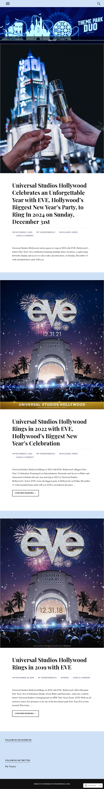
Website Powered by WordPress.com (52, 784)
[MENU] (7, 3)
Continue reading (23, 494)
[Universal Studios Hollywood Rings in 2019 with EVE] (52, 647)
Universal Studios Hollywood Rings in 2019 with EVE (49, 663)
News (75, 232)
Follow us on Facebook (18, 740)
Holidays (66, 232)
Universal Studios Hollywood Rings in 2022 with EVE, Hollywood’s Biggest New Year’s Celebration (49, 432)
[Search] (96, 3)
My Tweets (10, 766)
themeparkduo (47, 232)
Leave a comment (25, 236)
